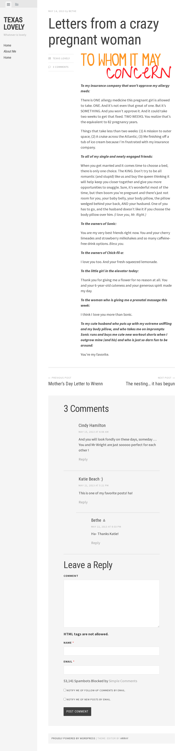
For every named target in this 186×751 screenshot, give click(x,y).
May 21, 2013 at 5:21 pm (94, 485)
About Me (10, 51)
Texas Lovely (14, 23)
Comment (71, 576)
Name (69, 642)
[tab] (8, 4)
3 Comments (61, 66)
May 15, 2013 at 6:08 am (94, 431)
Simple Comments (123, 681)
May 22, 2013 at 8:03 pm (106, 526)
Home (7, 45)
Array (124, 738)
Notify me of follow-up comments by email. (96, 690)
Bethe (72, 11)
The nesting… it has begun (150, 381)
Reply (83, 459)
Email (69, 661)
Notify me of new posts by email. (89, 699)
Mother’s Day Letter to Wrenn (75, 381)
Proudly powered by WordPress (73, 738)
